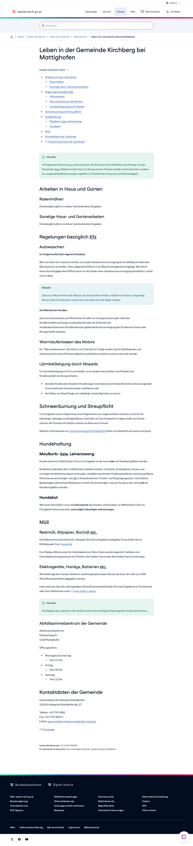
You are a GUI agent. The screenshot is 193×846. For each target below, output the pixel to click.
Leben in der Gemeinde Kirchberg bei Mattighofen (113, 36)
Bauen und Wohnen (37, 36)
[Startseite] (11, 36)
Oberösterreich (80, 36)
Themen (20, 36)
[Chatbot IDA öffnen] (184, 837)
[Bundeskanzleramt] (25, 784)
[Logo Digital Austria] (63, 784)
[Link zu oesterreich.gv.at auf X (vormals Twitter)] (12, 840)
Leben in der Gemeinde (60, 36)
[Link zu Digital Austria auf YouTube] (27, 840)
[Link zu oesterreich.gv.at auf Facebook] (19, 840)
